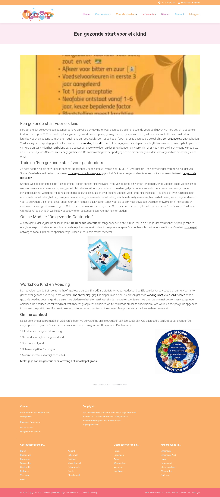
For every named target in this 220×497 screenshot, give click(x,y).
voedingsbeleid (92, 143)
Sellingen (24, 471)
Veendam (24, 475)
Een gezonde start (173, 138)
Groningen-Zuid (168, 455)
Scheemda (73, 455)
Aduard (71, 451)
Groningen (25, 459)
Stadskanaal (74, 475)
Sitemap (94, 492)
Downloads (85, 492)
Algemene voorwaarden (70, 492)
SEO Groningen (194, 492)
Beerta (71, 471)
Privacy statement (53, 492)
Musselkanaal (74, 463)
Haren (23, 451)
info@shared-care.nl (190, 3)
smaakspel (191, 227)
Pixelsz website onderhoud (176, 492)
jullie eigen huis (168, 467)
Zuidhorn (72, 459)
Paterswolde (74, 467)
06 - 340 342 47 (168, 3)
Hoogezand (25, 455)
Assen (23, 479)
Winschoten (25, 463)
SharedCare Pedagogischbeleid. (63, 152)
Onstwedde (25, 467)
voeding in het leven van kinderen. (166, 295)
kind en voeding (82, 295)
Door (100, 385)
